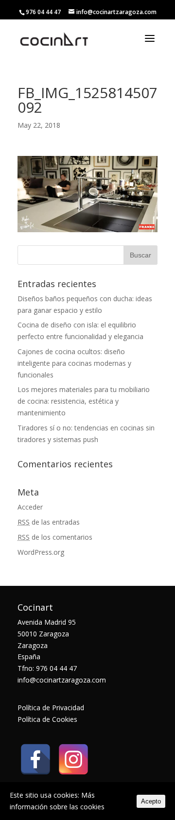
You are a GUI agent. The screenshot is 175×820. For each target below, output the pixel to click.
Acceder (30, 507)
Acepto (151, 801)
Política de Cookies (47, 719)
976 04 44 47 (43, 12)
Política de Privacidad (51, 707)
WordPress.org (41, 552)
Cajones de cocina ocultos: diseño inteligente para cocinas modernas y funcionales (74, 363)
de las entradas (49, 522)
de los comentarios (55, 537)
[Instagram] (73, 759)
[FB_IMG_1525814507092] (88, 226)
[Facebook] (35, 759)
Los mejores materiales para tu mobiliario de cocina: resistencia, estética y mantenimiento (84, 401)
